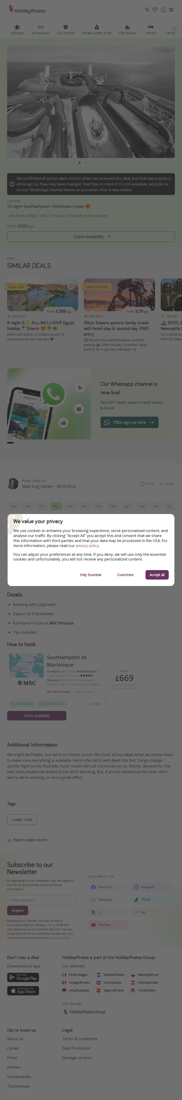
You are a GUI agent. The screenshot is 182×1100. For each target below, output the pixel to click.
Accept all (157, 574)
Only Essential (90, 574)
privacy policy (87, 546)
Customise (125, 574)
